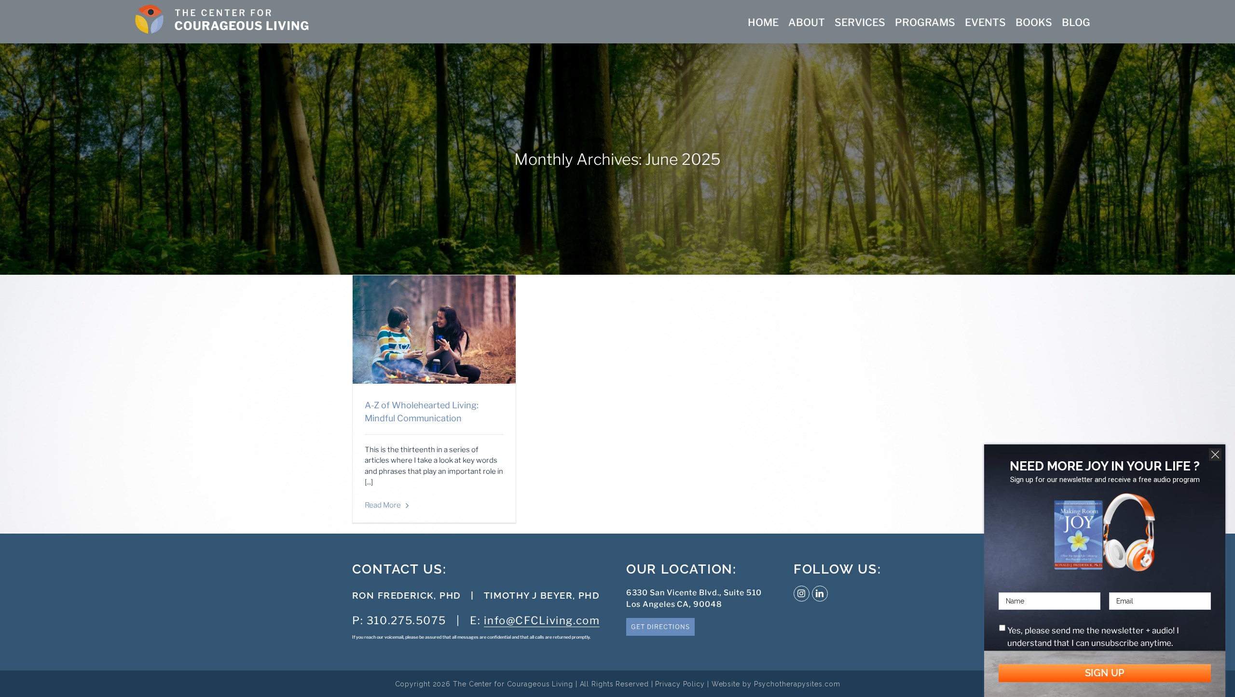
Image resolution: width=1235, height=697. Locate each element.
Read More (383, 505)
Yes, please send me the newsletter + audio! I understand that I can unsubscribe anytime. (1093, 637)
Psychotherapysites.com (797, 684)
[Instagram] (802, 594)
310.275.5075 (406, 620)
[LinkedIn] (820, 594)
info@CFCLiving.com (542, 620)
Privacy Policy (680, 684)
